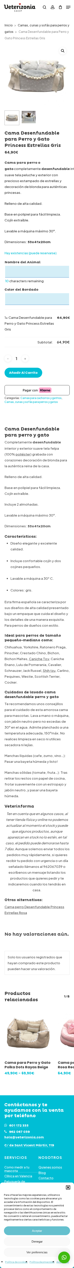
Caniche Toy (39, 659)
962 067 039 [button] (19, 1132)
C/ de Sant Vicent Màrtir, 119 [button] (29, 1145)
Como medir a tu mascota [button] (16, 1169)
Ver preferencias (37, 1252)
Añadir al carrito (23, 372)
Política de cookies (16, 1262)
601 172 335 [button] (19, 1126)
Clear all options (18, 342)
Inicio (9, 25)
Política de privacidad (42, 1262)
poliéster (23, 454)
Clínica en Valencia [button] (18, 1176)
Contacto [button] (45, 1178)
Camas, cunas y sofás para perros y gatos (31, 401)
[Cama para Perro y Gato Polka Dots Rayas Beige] (28, 1033)
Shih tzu (49, 670)
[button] (68, 1187)
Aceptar (37, 1230)
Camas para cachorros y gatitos (41, 398)
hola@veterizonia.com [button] (24, 1137)
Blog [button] (42, 1173)
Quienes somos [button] (50, 1167)
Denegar (37, 1241)
